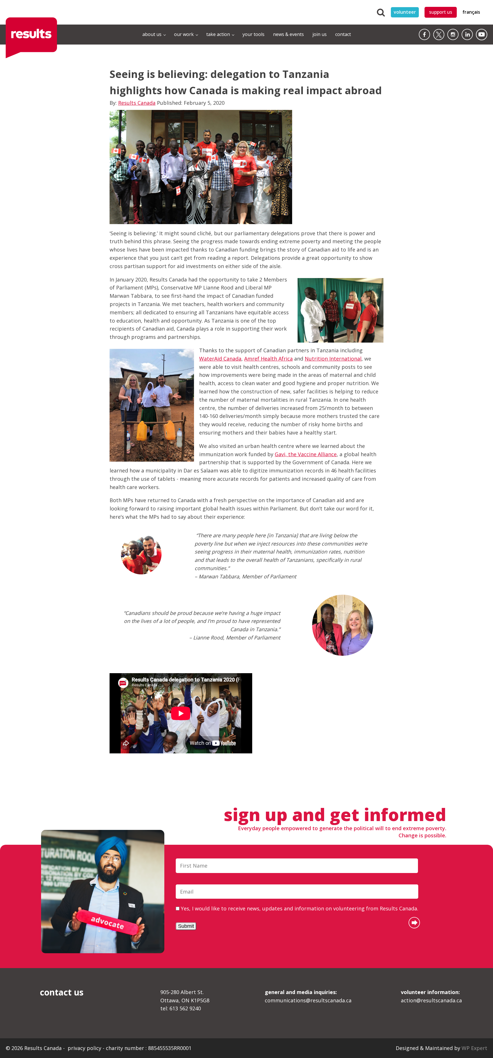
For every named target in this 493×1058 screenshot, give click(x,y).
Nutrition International (333, 358)
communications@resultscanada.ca (308, 996)
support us (440, 12)
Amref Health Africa (268, 358)
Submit (186, 926)
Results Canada (136, 102)
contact (343, 34)
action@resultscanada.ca (431, 996)
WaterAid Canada (220, 358)
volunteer (405, 12)
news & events (288, 34)
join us (319, 34)
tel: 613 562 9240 (180, 1008)
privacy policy (85, 1048)
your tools (253, 34)
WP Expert (474, 1048)
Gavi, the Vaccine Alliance (306, 454)
